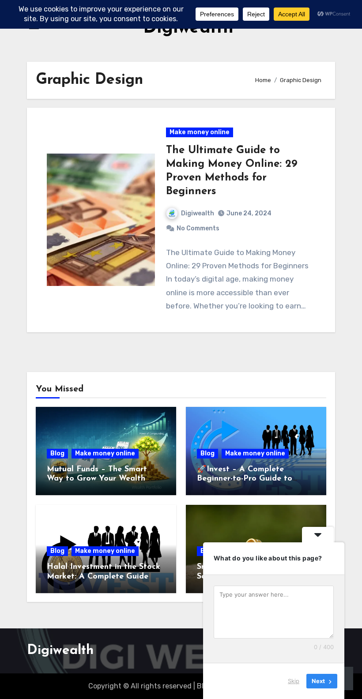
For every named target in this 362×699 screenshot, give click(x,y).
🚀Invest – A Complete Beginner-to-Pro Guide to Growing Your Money (244, 479)
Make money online (200, 132)
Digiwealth (197, 213)
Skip (293, 680)
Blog (57, 453)
